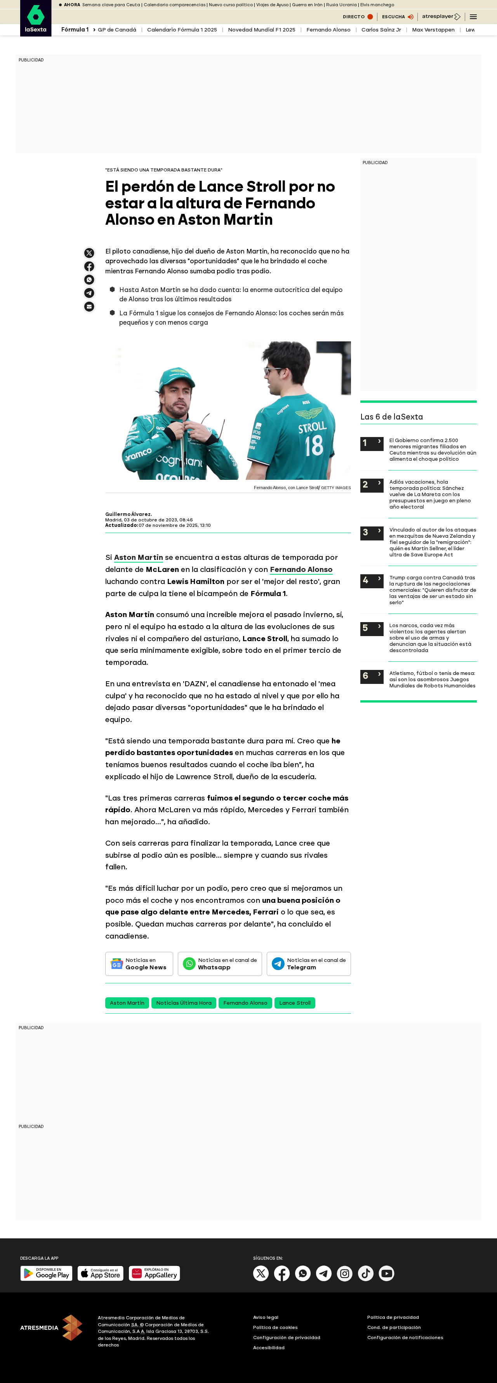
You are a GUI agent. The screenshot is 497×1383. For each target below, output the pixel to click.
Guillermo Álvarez (128, 514)
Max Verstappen (433, 29)
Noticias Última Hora (184, 1003)
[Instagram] (345, 1279)
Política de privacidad (393, 1317)
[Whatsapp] (303, 1279)
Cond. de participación (394, 1327)
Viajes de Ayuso (272, 4)
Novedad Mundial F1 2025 (261, 29)
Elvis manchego (377, 4)
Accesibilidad (269, 1347)
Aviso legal (265, 1317)
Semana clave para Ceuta (111, 4)
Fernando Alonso (328, 29)
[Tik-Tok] (366, 1279)
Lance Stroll (295, 1003)
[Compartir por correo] (89, 310)
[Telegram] (324, 1279)
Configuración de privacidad (286, 1337)
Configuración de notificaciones (405, 1337)
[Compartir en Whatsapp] (89, 283)
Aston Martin (127, 1003)
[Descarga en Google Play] (46, 1279)
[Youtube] (387, 1279)
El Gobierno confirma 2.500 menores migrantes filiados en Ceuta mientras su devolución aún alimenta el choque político (432, 449)
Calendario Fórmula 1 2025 (182, 29)
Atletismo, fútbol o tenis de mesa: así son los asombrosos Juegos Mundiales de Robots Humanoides (432, 679)
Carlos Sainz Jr (381, 29)
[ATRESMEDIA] (54, 1332)
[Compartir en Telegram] (89, 296)
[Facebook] (282, 1279)
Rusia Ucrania (341, 4)
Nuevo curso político (231, 4)
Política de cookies (275, 1327)
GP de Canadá (117, 29)
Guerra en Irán (307, 4)
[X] (89, 256)
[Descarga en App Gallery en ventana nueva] (155, 1279)
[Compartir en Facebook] (89, 269)
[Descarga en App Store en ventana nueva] (100, 1279)
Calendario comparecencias (174, 4)
